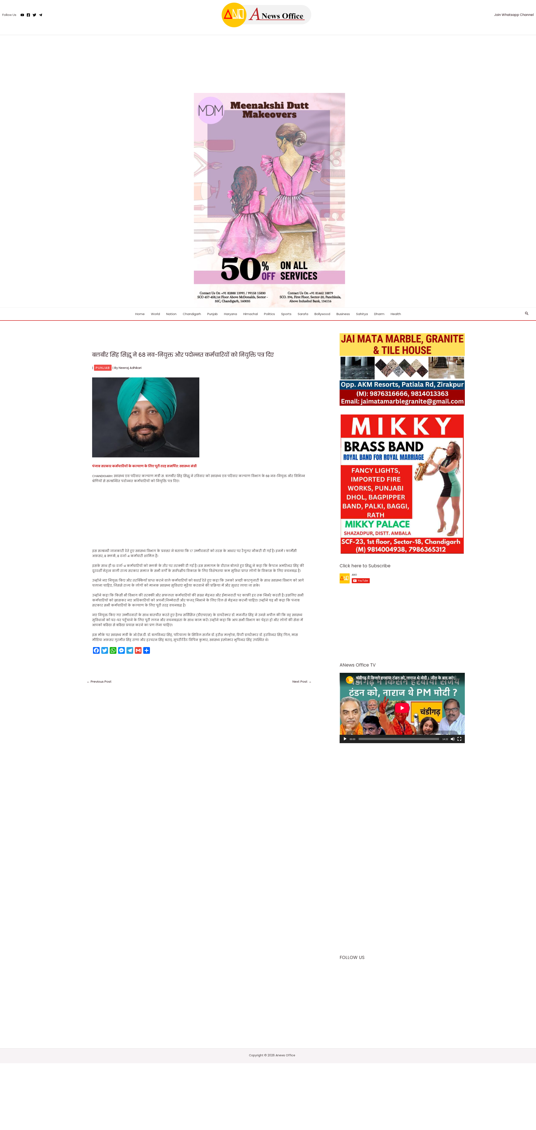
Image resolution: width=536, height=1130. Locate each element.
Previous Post (99, 681)
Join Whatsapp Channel (514, 14)
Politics (269, 314)
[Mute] (453, 739)
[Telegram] (40, 15)
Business (343, 314)
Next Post (302, 681)
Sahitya (362, 314)
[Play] (345, 739)
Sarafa (303, 314)
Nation (171, 314)
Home (140, 314)
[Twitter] (34, 15)
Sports (286, 314)
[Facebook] (28, 15)
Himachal (250, 314)
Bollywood (322, 314)
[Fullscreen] (459, 739)
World (155, 314)
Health (396, 314)
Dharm (379, 314)
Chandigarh (192, 314)
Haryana (230, 314)
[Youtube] (22, 15)
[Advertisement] (268, 61)
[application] (402, 708)
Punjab (212, 314)
